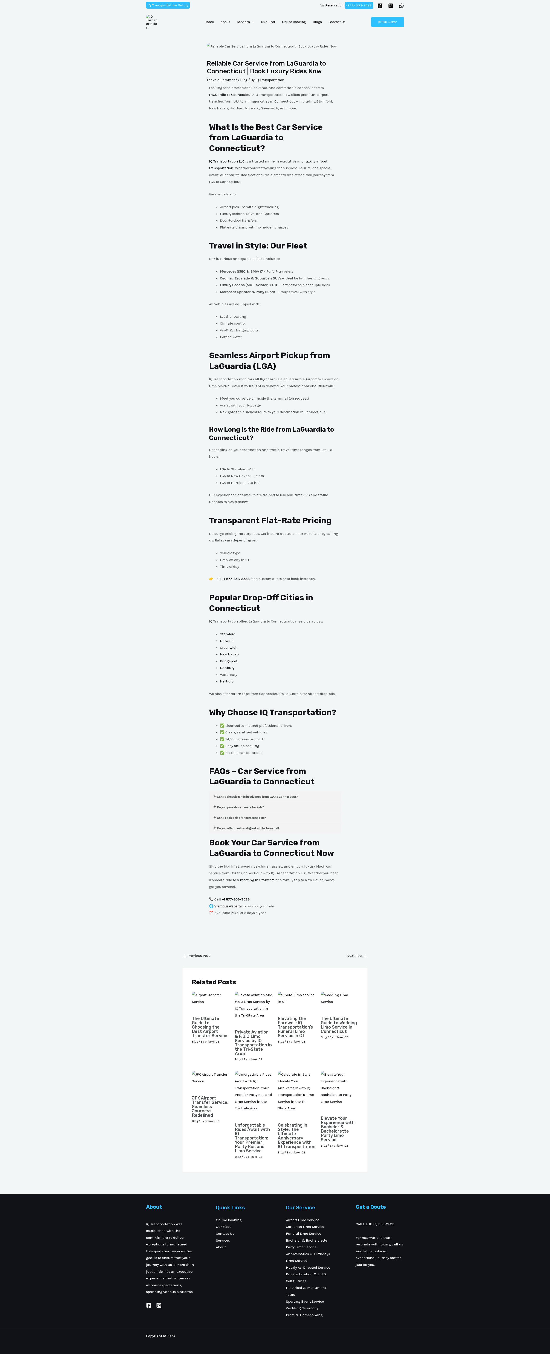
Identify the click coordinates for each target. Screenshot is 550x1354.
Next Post (357, 955)
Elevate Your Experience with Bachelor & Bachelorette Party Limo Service (337, 1129)
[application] (252, 22)
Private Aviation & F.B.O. (306, 1274)
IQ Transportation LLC (226, 161)
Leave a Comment (222, 80)
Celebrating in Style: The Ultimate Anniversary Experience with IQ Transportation (296, 1135)
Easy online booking (242, 746)
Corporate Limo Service (305, 1226)
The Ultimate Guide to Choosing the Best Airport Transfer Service (209, 1027)
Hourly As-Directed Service (308, 1267)
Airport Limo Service (302, 1220)
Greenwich (229, 647)
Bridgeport (228, 661)
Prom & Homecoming (304, 1315)
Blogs (317, 22)
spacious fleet (252, 258)
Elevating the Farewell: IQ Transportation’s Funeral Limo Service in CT (295, 1027)
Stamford (227, 634)
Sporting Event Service (305, 1301)
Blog (244, 80)
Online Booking (294, 22)
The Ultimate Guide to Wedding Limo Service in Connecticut (339, 1025)
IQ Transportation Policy (167, 5)
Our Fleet (268, 22)
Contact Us (337, 22)
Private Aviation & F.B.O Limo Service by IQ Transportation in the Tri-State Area (253, 1042)
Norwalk (227, 640)
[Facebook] (379, 5)
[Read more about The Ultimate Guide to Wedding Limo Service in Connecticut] (339, 1002)
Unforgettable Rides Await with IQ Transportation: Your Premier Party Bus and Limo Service (252, 1137)
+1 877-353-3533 (236, 899)
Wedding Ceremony (302, 1308)
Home (209, 22)
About (225, 22)
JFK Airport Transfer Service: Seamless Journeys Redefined (210, 1106)
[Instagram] (390, 5)
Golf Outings (296, 1281)
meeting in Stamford (257, 880)
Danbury (227, 667)
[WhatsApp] (401, 5)
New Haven (229, 654)
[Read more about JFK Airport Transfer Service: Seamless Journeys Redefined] (210, 1081)
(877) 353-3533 (359, 5)
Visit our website (228, 906)
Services (243, 22)
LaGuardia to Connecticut (230, 94)
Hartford (227, 681)
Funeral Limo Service (303, 1233)
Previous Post (196, 955)
